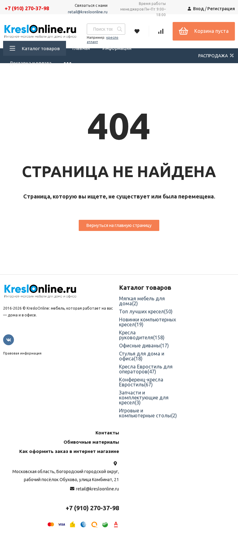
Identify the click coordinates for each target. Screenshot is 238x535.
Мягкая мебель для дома (142, 301)
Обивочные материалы (91, 442)
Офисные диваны (144, 345)
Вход (198, 8)
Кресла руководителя (142, 335)
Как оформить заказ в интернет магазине (69, 451)
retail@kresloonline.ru (88, 12)
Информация (116, 48)
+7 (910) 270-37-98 (27, 8)
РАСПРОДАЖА (213, 55)
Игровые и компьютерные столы (148, 413)
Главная (81, 48)
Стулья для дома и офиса (141, 356)
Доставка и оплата (30, 63)
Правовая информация (22, 353)
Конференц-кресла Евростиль (141, 382)
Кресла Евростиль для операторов (146, 369)
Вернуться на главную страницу (119, 225)
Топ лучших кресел (146, 311)
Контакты (107, 432)
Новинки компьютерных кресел (147, 322)
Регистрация (221, 8)
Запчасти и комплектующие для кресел (144, 397)
